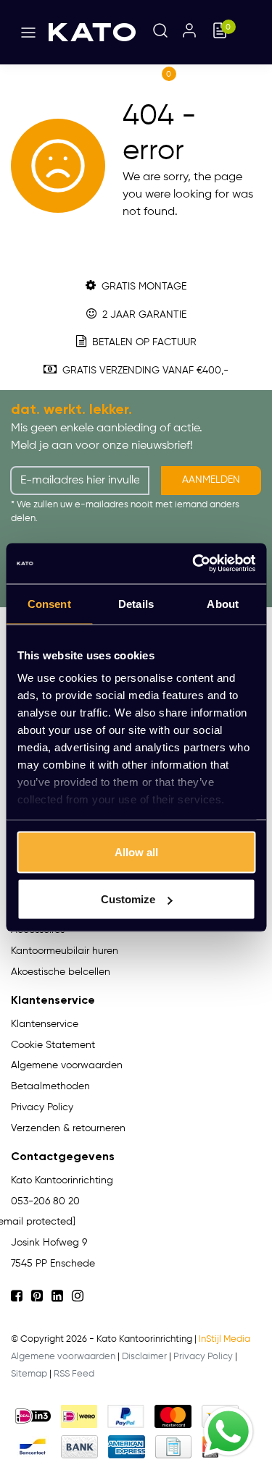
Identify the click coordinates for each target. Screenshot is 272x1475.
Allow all (136, 851)
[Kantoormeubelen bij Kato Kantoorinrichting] (92, 32)
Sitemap (29, 1374)
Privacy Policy (203, 1356)
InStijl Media (224, 1339)
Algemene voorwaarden (63, 1356)
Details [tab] (136, 603)
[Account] (189, 32)
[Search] (160, 32)
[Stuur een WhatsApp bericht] (228, 1431)
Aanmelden (211, 480)
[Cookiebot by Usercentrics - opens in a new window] (193, 563)
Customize (128, 899)
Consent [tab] (49, 603)
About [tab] (223, 603)
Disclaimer (144, 1356)
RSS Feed (74, 1374)
